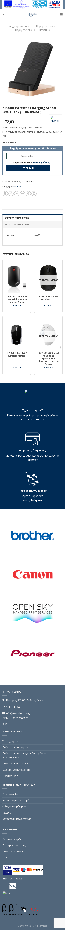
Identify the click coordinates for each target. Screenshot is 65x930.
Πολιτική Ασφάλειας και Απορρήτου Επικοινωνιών (24, 755)
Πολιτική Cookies (13, 851)
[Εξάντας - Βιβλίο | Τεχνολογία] (32, 14)
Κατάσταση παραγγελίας (16, 819)
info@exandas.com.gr (18, 713)
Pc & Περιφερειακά (41, 26)
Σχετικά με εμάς (11, 839)
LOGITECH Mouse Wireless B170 (48, 298)
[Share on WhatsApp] (5, 193)
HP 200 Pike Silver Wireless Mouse (17, 354)
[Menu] (3, 14)
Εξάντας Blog (10, 776)
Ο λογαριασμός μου (14, 806)
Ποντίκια (44, 30)
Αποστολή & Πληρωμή (15, 800)
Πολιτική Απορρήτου (15, 747)
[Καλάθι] (61, 14)
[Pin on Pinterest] (28, 193)
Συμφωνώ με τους (30, 162)
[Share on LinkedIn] (34, 193)
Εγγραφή (28, 168)
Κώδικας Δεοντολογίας (16, 769)
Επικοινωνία (10, 794)
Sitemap (7, 857)
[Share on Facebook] (11, 193)
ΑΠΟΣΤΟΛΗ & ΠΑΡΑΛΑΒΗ (17, 224)
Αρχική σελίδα (18, 26)
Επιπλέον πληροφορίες (17, 217)
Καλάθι (6, 812)
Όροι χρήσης (10, 741)
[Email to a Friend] (22, 193)
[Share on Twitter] (16, 193)
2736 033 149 (13, 707)
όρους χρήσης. (41, 162)
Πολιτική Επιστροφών (15, 763)
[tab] (32, 217)
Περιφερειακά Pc (25, 30)
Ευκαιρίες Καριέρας (14, 845)
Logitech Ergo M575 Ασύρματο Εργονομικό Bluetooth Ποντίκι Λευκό (48, 358)
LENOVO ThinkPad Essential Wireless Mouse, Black (17, 299)
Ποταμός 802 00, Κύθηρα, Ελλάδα (25, 700)
